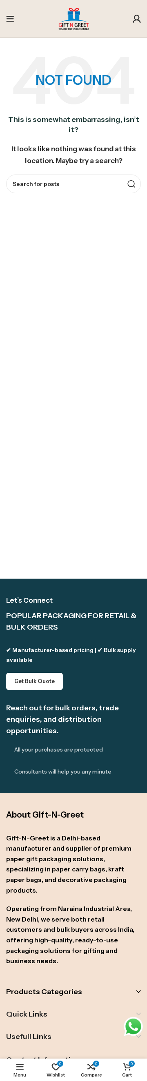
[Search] (131, 184)
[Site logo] (73, 18)
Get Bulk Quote (34, 681)
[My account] (137, 19)
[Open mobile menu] (10, 19)
